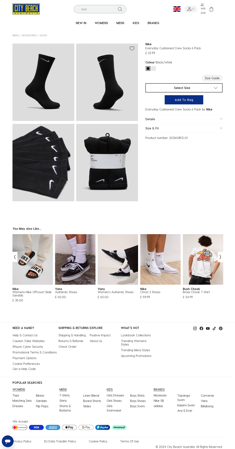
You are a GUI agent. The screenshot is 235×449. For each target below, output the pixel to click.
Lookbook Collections (136, 335)
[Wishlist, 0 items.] (203, 9)
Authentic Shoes (66, 292)
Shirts (63, 400)
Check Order (68, 346)
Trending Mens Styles (135, 350)
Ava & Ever (184, 410)
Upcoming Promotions (136, 355)
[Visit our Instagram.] (194, 328)
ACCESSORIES (29, 35)
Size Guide (212, 78)
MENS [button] (120, 23)
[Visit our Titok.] (213, 328)
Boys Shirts (137, 395)
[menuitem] (81, 23)
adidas (158, 406)
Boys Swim (137, 406)
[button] (190, 9)
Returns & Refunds (71, 341)
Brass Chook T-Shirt (196, 292)
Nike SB (159, 400)
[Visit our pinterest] (220, 328)
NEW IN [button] (81, 23)
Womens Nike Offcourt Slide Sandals (32, 293)
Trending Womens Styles (134, 342)
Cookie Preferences (26, 363)
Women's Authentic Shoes (115, 292)
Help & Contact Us (25, 335)
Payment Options (24, 358)
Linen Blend (91, 395)
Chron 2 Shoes (150, 292)
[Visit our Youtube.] (207, 328)
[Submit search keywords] (120, 9)
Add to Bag (184, 99)
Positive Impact (100, 335)
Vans (204, 401)
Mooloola (160, 395)
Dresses (17, 406)
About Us (96, 341)
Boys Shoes (138, 401)
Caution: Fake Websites (29, 341)
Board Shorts (92, 401)
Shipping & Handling (72, 335)
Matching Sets (22, 400)
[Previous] (14, 257)
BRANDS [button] (153, 23)
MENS (15, 35)
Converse (207, 395)
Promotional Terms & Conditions (35, 352)
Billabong (207, 406)
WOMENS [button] (101, 23)
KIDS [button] (136, 23)
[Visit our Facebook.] (200, 328)
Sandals (41, 401)
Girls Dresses (115, 395)
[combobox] (100, 9)
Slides (87, 406)
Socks (43, 35)
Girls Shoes (114, 400)
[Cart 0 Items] (211, 9)
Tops (15, 395)
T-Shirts (64, 395)
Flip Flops (42, 406)
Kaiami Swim (186, 405)
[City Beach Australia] (26, 8)
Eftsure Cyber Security (28, 346)
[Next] (220, 257)
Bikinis (40, 395)
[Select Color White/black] (153, 68)
